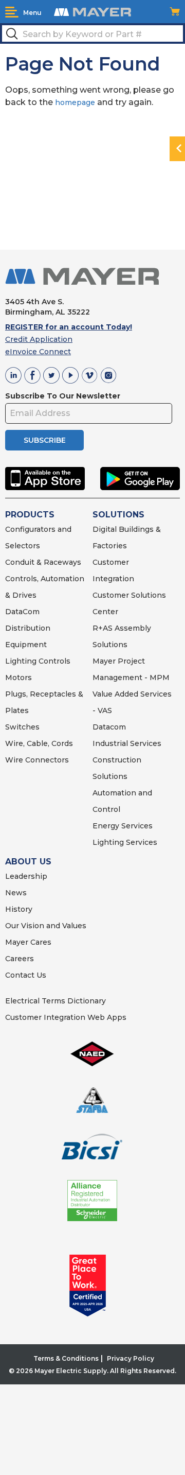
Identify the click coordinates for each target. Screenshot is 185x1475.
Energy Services (122, 825)
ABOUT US (28, 861)
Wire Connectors (37, 760)
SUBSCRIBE (45, 440)
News (16, 892)
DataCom (22, 611)
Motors (18, 677)
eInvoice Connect (38, 351)
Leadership (26, 876)
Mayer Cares (28, 942)
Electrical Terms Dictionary (55, 1000)
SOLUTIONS (118, 514)
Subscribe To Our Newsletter (62, 396)
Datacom (109, 727)
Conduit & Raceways (43, 562)
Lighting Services (124, 842)
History (18, 909)
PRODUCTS (29, 514)
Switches (22, 727)
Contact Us (25, 975)
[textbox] (92, 33)
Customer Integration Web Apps (65, 1017)
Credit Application (38, 339)
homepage (75, 102)
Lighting (20, 661)
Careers (19, 958)
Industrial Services (126, 743)
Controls (53, 661)
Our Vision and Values (45, 925)
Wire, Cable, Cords (39, 743)
